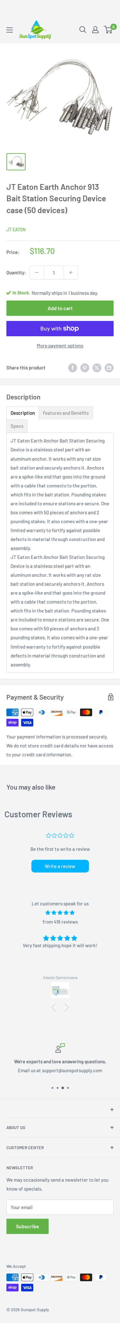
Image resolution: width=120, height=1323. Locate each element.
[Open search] (82, 29)
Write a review (60, 866)
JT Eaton (16, 229)
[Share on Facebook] (72, 367)
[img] (60, 912)
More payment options (60, 345)
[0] (108, 29)
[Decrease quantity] (37, 272)
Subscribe (27, 1226)
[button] (55, 1007)
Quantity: (16, 272)
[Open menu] (9, 30)
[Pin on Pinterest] (84, 367)
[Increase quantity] (70, 272)
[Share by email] (109, 367)
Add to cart (60, 308)
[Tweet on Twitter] (96, 367)
